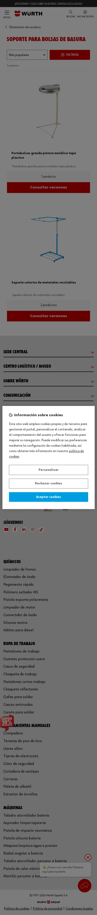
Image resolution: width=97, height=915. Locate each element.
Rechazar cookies (48, 483)
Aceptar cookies (48, 497)
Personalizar (49, 469)
